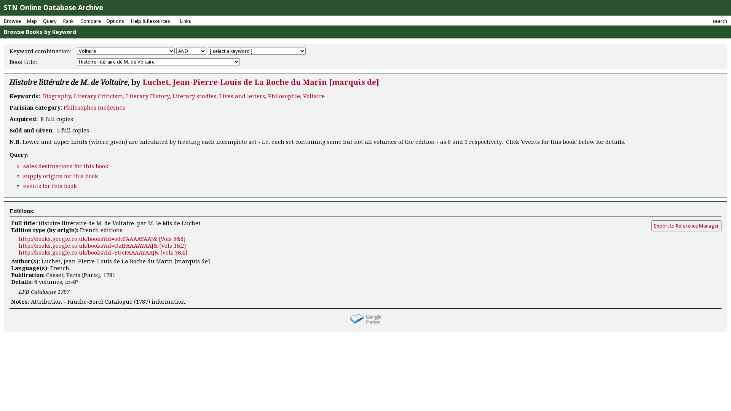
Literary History (147, 96)
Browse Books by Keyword (40, 32)
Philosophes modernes (94, 107)
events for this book (50, 186)
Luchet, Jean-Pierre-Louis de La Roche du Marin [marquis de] (260, 82)
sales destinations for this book (66, 166)
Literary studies (194, 96)
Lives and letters (242, 96)
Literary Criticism (98, 96)
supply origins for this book (60, 176)
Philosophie (284, 96)
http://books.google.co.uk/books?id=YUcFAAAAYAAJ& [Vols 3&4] (103, 252)
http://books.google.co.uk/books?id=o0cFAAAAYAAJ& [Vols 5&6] (102, 239)
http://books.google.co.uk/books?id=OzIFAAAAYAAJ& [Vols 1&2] (102, 245)
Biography (57, 96)
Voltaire (314, 96)
